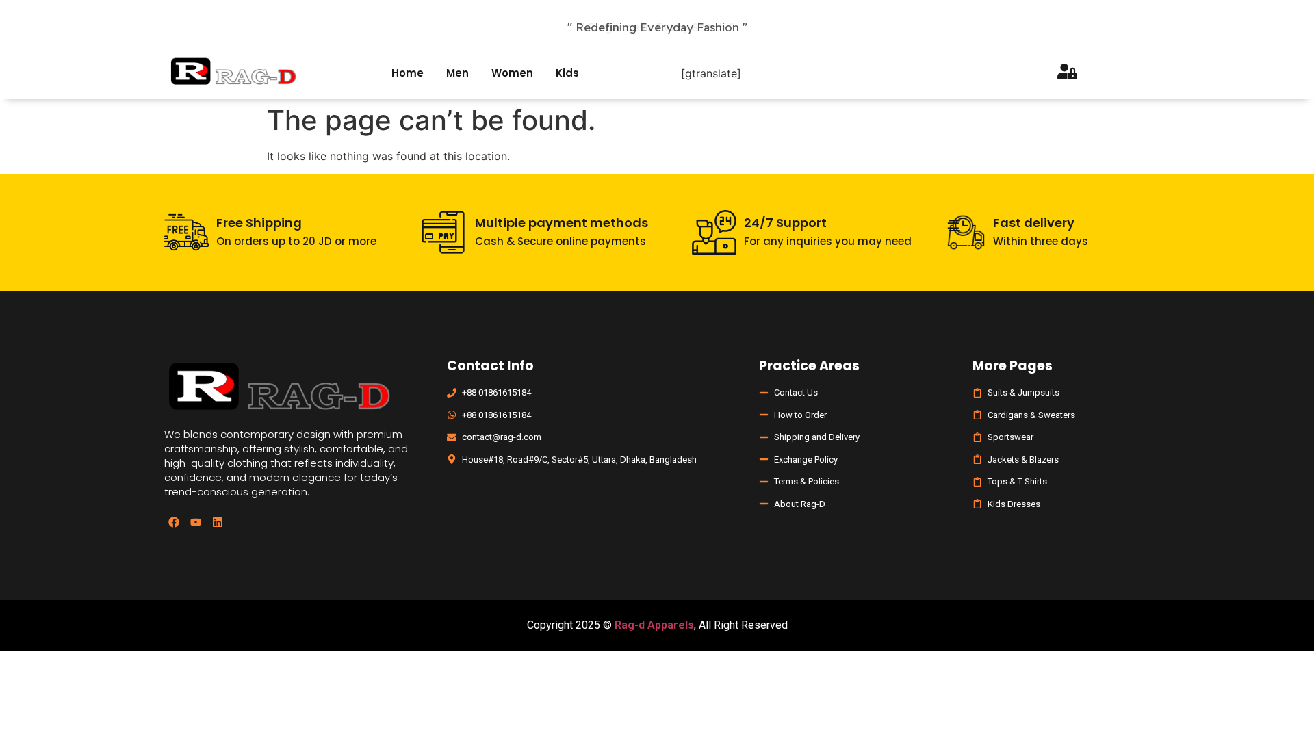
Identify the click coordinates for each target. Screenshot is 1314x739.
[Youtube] (195, 522)
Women (512, 73)
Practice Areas (809, 365)
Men (457, 73)
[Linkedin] (217, 522)
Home (407, 73)
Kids (567, 73)
